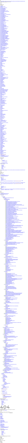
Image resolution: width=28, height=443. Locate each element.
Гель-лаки (7, 200)
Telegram (3, 165)
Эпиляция (5, 335)
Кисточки (7, 285)
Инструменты (7, 265)
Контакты (5, 382)
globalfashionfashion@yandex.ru (4, 163)
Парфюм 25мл (7, 351)
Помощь (1, 422)
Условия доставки (2, 420)
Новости (1, 416)
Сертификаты (1, 418)
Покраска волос (7, 367)
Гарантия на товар (2, 421)
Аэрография (5, 371)
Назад (4, 196)
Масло (6, 290)
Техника (7, 241)
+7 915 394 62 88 (4, 155)
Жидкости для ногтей (8, 297)
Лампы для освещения (7, 358)
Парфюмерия (5, 348)
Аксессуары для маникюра (9, 258)
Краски (6, 255)
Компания (1, 414)
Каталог (1, 413)
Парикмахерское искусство (7, 365)
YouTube (3, 166)
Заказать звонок (5, 397)
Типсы (6, 304)
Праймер (7, 307)
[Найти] (0, 3)
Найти (1, 437)
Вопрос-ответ (1, 425)
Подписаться (11, 412)
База (6, 272)
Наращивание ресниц (6, 328)
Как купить (4, 375)
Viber (2, 167)
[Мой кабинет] (0, 185)
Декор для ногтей (8, 317)
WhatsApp (3, 168)
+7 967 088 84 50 (4, 156)
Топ (6, 246)
